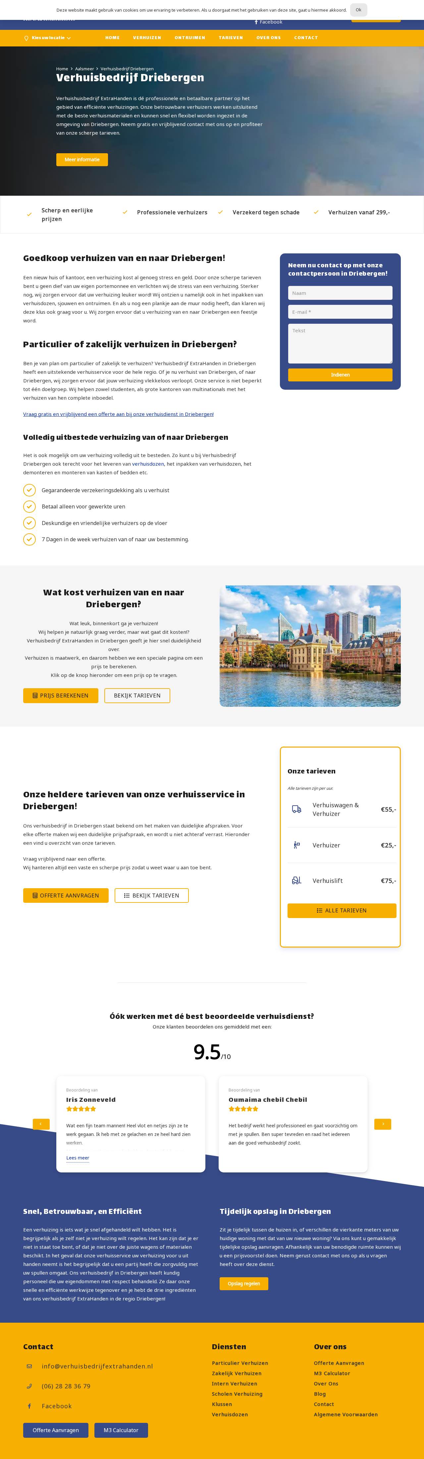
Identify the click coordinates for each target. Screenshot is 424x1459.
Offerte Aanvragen (339, 1363)
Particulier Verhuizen (240, 1363)
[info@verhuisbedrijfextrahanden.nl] (32, 1366)
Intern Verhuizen (234, 1383)
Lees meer (77, 1158)
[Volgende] (382, 1124)
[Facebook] (32, 1406)
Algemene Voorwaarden (346, 1414)
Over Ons (326, 1383)
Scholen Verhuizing (237, 1393)
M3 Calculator (332, 1373)
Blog (320, 1393)
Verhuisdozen (230, 1414)
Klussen (222, 1404)
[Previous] (41, 1124)
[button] (47, 38)
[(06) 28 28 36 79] (32, 1386)
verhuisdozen (148, 463)
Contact (324, 1404)
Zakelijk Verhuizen (237, 1373)
